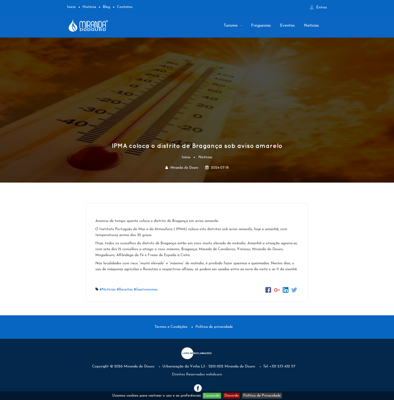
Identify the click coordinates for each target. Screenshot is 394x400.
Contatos (124, 7)
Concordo (212, 395)
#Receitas (125, 289)
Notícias (311, 26)
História (89, 7)
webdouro (214, 374)
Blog (106, 7)
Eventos (287, 26)
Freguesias (261, 26)
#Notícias (108, 289)
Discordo (231, 395)
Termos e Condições (171, 327)
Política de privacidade (214, 327)
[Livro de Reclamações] (197, 353)
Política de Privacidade (262, 395)
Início (71, 7)
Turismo (231, 26)
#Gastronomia (145, 289)
